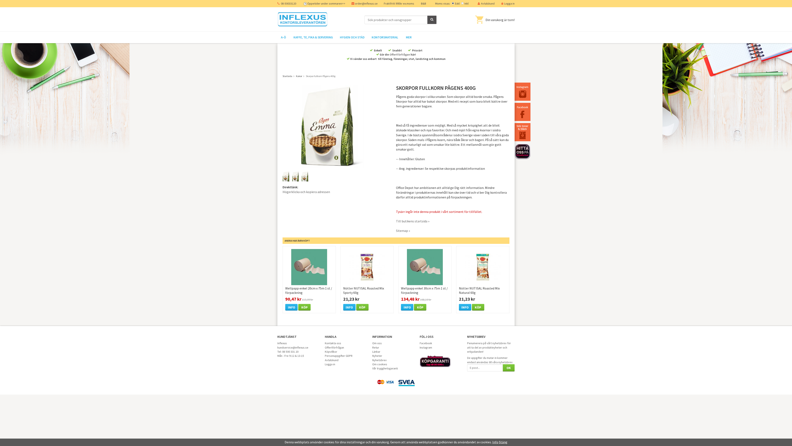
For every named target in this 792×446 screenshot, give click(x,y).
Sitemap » (403, 231)
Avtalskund (488, 3)
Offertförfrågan (400, 54)
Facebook (426, 343)
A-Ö (283, 37)
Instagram (426, 347)
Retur (375, 347)
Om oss (377, 343)
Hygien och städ (352, 37)
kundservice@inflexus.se (292, 347)
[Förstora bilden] (333, 126)
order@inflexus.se (366, 3)
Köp (304, 307)
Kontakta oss (333, 343)
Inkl (466, 3)
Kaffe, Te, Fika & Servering (313, 37)
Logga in (509, 3)
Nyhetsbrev (379, 360)
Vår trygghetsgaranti (385, 368)
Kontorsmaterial (385, 37)
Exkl (457, 3)
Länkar (376, 351)
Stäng (503, 442)
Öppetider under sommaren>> (326, 3)
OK (509, 368)
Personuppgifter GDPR (338, 356)
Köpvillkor (331, 351)
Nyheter (377, 356)
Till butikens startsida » (412, 221)
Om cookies (379, 364)
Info (291, 307)
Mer (409, 37)
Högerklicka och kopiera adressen (306, 192)
